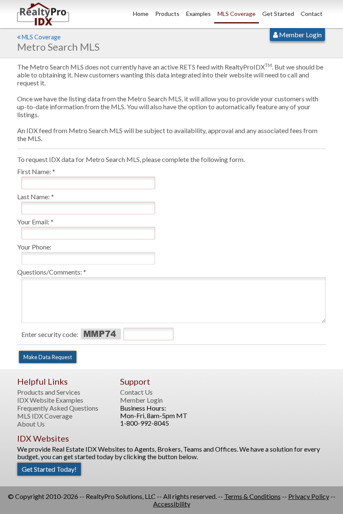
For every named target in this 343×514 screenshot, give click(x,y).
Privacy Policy (308, 496)
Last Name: (33, 196)
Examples (198, 13)
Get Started (278, 13)
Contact (312, 13)
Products (167, 13)
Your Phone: (34, 247)
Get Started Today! (49, 469)
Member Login (300, 35)
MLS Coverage (237, 13)
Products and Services (48, 392)
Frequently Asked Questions (57, 408)
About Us (31, 424)
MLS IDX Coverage (44, 416)
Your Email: (33, 222)
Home (140, 13)
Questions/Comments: (49, 272)
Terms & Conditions (252, 496)
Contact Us (136, 392)
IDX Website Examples (50, 400)
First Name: (34, 171)
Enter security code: (49, 334)
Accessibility (171, 504)
